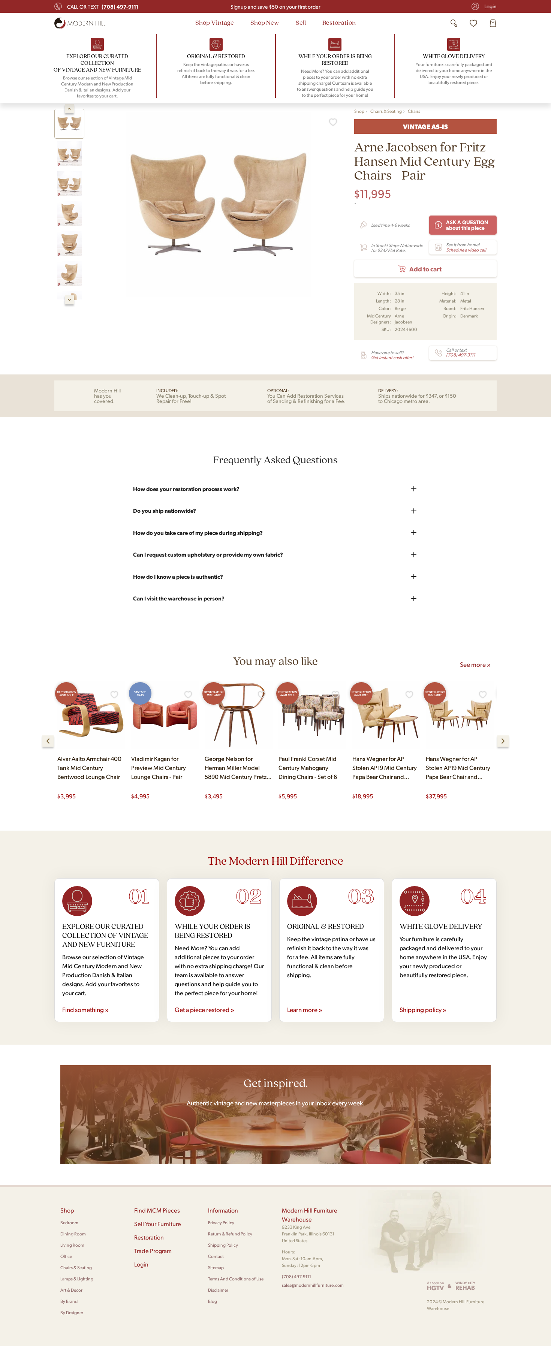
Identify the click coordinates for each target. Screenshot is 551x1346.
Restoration (339, 22)
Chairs (414, 111)
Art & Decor (71, 1290)
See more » (475, 664)
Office (66, 1256)
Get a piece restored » (204, 1009)
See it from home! (466, 247)
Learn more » (304, 1009)
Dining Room (73, 1234)
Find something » (85, 1009)
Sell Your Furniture (157, 1224)
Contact (216, 1256)
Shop (359, 111)
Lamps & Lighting (76, 1279)
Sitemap (216, 1267)
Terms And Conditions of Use (236, 1279)
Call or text (102, 6)
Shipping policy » (423, 1009)
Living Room (72, 1245)
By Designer (71, 1312)
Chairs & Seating (386, 111)
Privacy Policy (221, 1222)
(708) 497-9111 (296, 1276)
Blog (212, 1301)
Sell (301, 22)
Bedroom (69, 1222)
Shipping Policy (223, 1245)
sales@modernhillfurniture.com (313, 1285)
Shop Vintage (214, 22)
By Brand (69, 1301)
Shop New (264, 22)
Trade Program (153, 1251)
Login (490, 6)
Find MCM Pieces (157, 1210)
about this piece (467, 225)
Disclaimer (218, 1290)
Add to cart (425, 269)
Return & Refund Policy (230, 1234)
